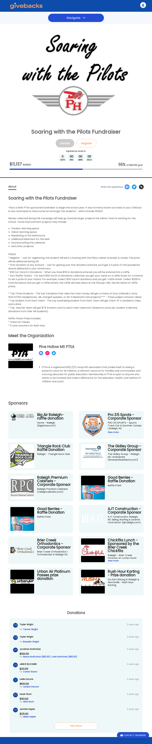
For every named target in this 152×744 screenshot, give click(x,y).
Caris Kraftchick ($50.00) (64, 656)
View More (76, 726)
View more (113, 432)
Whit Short (28, 701)
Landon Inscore (31, 686)
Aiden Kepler (29, 716)
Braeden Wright (31, 641)
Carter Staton (30, 671)
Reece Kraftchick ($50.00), (37, 656)
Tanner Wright (30, 629)
